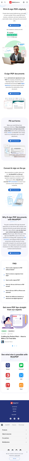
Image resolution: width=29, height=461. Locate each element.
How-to (4, 331)
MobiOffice (11, 331)
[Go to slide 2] (14, 345)
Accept (14, 458)
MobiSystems (6, 442)
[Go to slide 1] (12, 345)
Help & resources (6, 434)
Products (4, 430)
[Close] (27, 452)
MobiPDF (14, 414)
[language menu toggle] (24, 2)
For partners (5, 438)
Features (14, 425)
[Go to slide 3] (16, 345)
